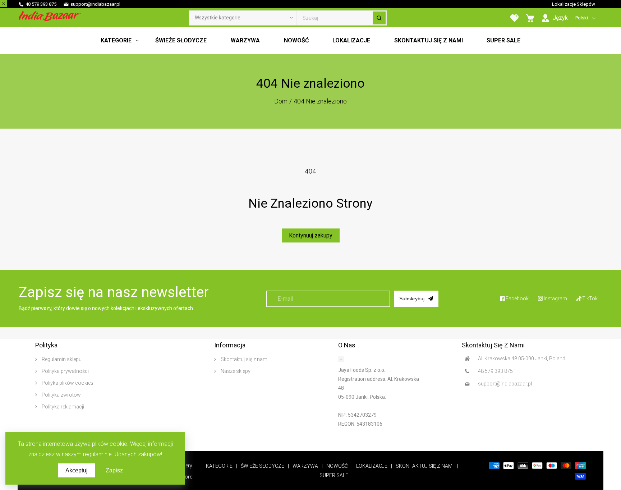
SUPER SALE (333, 475)
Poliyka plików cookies (67, 383)
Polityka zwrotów (61, 395)
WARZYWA (305, 466)
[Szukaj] (379, 17)
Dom (281, 101)
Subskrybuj (411, 298)
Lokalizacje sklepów (573, 4)
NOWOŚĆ (337, 466)
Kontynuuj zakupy (310, 235)
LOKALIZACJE (371, 466)
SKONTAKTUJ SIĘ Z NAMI (425, 466)
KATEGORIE (219, 466)
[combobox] (342, 18)
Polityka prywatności (65, 371)
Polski (581, 17)
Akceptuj (76, 470)
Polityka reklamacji (62, 407)
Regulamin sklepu (61, 359)
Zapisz (114, 470)
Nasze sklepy (235, 371)
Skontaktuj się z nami (244, 359)
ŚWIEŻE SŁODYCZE (262, 466)
